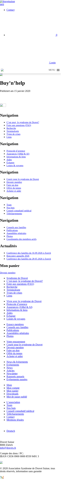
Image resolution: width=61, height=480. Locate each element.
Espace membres (15, 324)
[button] (52, 70)
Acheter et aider (14, 191)
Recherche (11, 128)
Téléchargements (14, 213)
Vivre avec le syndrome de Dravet (24, 301)
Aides (9, 159)
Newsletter (12, 373)
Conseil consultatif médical (19, 210)
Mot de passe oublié (17, 396)
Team (9, 204)
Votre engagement (16, 341)
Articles (10, 370)
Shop (9, 385)
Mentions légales (15, 419)
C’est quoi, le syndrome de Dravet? (23, 122)
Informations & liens (16, 156)
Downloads (12, 393)
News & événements (17, 361)
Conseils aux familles (16, 227)
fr (3, 4)
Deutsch (11, 431)
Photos (10, 236)
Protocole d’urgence (16, 151)
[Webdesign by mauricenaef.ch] (2, 478)
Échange (10, 162)
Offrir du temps (14, 188)
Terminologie (13, 131)
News (10, 367)
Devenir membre (14, 182)
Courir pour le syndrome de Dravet (23, 179)
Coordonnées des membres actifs (21, 239)
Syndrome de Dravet (17, 278)
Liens (9, 137)
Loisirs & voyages (15, 165)
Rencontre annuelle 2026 (18, 256)
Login (52, 62)
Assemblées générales (16, 233)
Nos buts (10, 207)
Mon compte (13, 388)
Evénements (13, 364)
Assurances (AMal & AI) (18, 153)
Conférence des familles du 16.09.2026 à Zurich (29, 253)
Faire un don (12, 185)
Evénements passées (17, 379)
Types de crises (13, 134)
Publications (12, 230)
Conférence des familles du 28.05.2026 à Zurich (29, 259)
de (1, 4)
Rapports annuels (15, 376)
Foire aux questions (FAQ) (19, 125)
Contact (10, 9)
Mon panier (12, 390)
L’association (13, 402)
